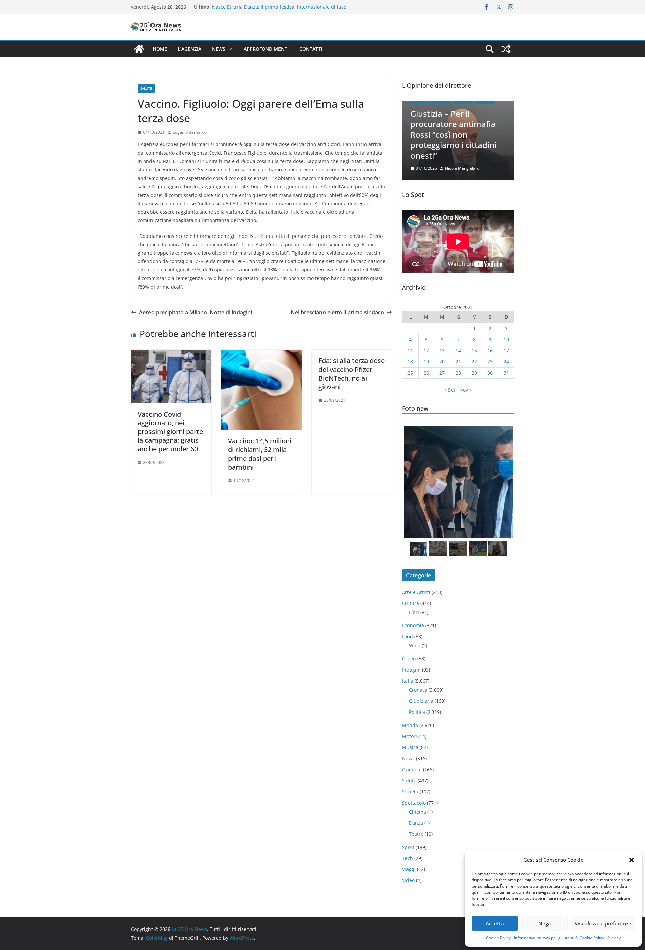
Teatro (416, 834)
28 (458, 373)
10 (506, 339)
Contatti (310, 49)
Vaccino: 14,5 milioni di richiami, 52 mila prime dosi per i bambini (259, 454)
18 (410, 361)
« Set (449, 390)
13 (442, 350)
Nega (544, 923)
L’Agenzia (189, 49)
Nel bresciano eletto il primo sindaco (337, 312)
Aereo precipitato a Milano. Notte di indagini (195, 312)
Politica (417, 712)
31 (506, 373)
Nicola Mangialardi (462, 168)
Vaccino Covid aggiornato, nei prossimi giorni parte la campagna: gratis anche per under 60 (170, 431)
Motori (409, 736)
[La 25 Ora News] (139, 49)
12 (426, 350)
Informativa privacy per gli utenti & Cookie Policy (559, 938)
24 (506, 361)
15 (474, 350)
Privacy (614, 938)
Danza (416, 823)
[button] (631, 860)
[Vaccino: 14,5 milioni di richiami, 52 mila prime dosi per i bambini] (261, 354)
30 (490, 373)
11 (410, 350)
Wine (414, 645)
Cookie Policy (498, 938)
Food (407, 636)
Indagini (411, 669)
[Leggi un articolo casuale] (506, 49)
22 (474, 361)
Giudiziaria (421, 701)
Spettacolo (414, 803)
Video (408, 880)
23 (490, 361)
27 (442, 373)
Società (410, 791)
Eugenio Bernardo (190, 132)
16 (490, 350)
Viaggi (409, 869)
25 (410, 373)
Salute (146, 88)
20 (442, 361)
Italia (407, 681)
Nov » (465, 390)
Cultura (410, 603)
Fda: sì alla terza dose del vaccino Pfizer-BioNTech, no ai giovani (351, 373)
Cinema (417, 812)
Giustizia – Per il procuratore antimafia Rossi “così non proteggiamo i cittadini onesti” (453, 134)
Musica (410, 747)
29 (474, 373)
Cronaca (418, 690)
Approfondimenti (266, 49)
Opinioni (412, 769)
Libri (414, 612)
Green (409, 658)
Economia (413, 625)
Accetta (495, 923)
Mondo (410, 725)
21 (458, 361)
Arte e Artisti (416, 592)
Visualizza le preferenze (603, 923)
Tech (407, 858)
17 (506, 350)
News (218, 49)
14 (458, 350)
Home (160, 49)
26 (426, 373)
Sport (408, 847)
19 (426, 361)
